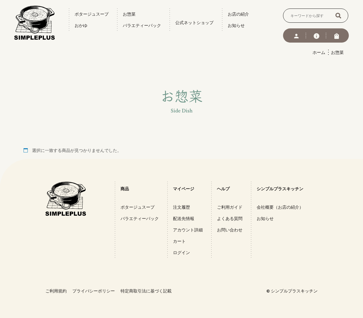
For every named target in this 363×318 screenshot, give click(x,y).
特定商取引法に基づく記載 (146, 291)
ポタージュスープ (92, 14)
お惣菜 (129, 14)
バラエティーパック (142, 25)
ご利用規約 (56, 291)
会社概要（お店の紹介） (280, 207)
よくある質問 (229, 218)
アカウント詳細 (188, 230)
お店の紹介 (238, 14)
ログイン (181, 252)
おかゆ (81, 25)
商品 (125, 188)
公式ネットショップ (194, 22)
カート (179, 241)
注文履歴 (181, 207)
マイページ (183, 188)
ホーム (319, 52)
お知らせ (236, 25)
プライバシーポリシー (93, 291)
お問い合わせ (229, 230)
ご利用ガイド (229, 207)
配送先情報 (183, 218)
